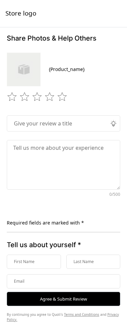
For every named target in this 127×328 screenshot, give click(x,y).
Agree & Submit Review (63, 299)
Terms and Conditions (81, 314)
